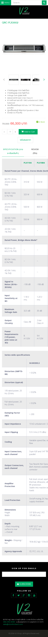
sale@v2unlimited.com (13, 624)
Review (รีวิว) (35, 151)
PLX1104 (27, 162)
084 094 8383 (9, 622)
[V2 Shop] (24, 11)
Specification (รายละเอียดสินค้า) (13, 151)
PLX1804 (41, 162)
